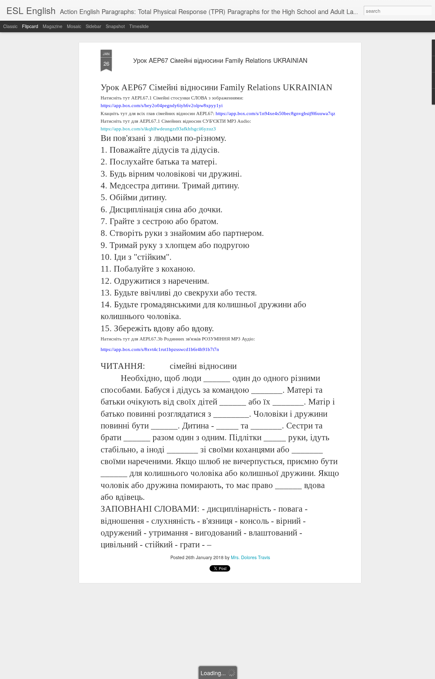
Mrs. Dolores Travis (250, 557)
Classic (10, 26)
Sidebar (93, 26)
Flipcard (30, 26)
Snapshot (115, 26)
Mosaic (74, 26)
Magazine (52, 26)
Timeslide (139, 26)
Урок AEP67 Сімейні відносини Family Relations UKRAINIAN (220, 60)
